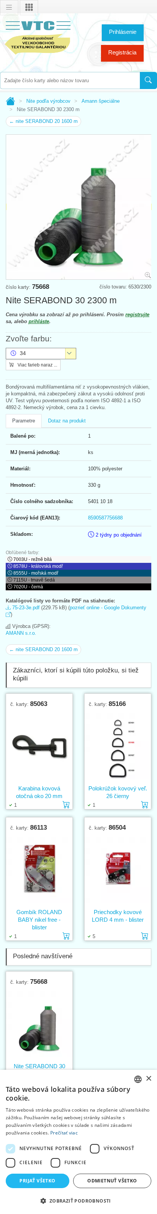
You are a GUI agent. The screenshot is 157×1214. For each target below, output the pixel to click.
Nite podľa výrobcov (48, 101)
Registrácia (122, 52)
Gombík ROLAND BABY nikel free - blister (39, 919)
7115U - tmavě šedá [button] (34, 580)
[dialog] (78, 1142)
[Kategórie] (29, 7)
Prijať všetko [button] (37, 1180)
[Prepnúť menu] (9, 7)
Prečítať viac (64, 1133)
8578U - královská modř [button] (38, 566)
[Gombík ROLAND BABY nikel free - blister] (39, 869)
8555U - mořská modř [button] (35, 573)
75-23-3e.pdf (25, 607)
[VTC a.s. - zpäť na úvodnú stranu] (38, 36)
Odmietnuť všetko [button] (112, 1180)
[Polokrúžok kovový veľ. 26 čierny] (118, 746)
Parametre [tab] (23, 421)
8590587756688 (105, 518)
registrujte (137, 314)
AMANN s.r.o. (21, 633)
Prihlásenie (122, 32)
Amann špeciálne (101, 101)
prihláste (39, 321)
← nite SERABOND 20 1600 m (43, 121)
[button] (78, 1200)
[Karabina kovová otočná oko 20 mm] (39, 746)
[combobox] (70, 80)
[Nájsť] (148, 80)
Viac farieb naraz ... (36, 365)
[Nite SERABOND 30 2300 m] (39, 1024)
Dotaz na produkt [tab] (67, 421)
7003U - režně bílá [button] (32, 559)
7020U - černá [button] (28, 586)
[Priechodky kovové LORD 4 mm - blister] (118, 869)
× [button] (148, 1079)
